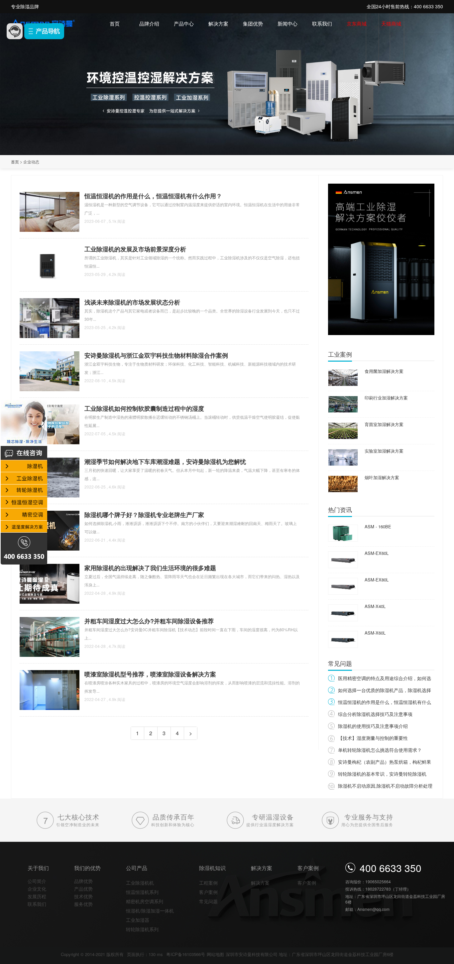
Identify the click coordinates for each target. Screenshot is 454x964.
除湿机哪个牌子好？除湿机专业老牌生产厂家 (144, 514)
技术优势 (83, 896)
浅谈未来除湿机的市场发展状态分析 (132, 302)
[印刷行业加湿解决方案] (343, 403)
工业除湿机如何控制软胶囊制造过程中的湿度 (144, 408)
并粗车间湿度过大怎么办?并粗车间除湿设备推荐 (149, 621)
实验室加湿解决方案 (384, 451)
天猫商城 (391, 23)
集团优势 (253, 23)
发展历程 (37, 896)
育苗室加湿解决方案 (384, 424)
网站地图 (215, 954)
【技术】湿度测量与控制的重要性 (373, 738)
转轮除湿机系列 (142, 929)
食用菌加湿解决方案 (384, 371)
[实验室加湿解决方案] (343, 457)
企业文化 (37, 888)
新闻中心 (287, 23)
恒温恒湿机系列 (142, 892)
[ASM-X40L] (343, 612)
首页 (115, 23)
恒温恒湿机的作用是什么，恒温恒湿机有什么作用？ (153, 196)
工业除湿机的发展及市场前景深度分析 (135, 249)
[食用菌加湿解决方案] (343, 377)
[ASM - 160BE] (343, 532)
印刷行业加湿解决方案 (386, 397)
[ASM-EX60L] (343, 559)
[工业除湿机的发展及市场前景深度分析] (49, 264)
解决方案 (218, 23)
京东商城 (357, 23)
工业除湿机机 (140, 882)
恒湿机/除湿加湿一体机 (150, 910)
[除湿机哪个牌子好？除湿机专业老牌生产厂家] (49, 530)
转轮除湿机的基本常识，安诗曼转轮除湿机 (382, 773)
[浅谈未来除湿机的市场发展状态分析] (49, 317)
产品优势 (83, 888)
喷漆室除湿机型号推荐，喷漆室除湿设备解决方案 (150, 674)
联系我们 (322, 23)
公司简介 (37, 881)
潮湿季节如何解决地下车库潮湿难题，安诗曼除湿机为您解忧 (165, 461)
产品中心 (184, 23)
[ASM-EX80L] (343, 585)
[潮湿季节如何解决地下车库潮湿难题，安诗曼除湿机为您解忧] (49, 477)
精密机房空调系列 (144, 901)
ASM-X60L (375, 633)
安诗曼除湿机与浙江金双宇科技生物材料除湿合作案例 (156, 355)
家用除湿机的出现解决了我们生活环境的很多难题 (150, 568)
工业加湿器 (137, 920)
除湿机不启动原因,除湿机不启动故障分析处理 (385, 785)
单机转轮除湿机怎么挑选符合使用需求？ (380, 749)
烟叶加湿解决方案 (382, 477)
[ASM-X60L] (343, 639)
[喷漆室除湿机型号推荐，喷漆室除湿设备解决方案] (49, 689)
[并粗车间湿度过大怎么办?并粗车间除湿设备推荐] (49, 636)
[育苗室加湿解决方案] (343, 430)
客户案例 (208, 892)
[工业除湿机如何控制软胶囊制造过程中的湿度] (49, 423)
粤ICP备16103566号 (185, 954)
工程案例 (208, 882)
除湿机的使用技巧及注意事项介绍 (373, 726)
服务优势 (83, 904)
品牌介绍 (149, 23)
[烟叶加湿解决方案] (343, 483)
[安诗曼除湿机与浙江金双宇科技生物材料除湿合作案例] (49, 370)
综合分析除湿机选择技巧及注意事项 (375, 714)
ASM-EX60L (377, 553)
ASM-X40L (375, 606)
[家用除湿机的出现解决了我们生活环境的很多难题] (49, 583)
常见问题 (208, 901)
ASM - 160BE (378, 526)
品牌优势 (83, 881)
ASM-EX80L (377, 579)
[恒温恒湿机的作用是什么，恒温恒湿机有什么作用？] (49, 211)
